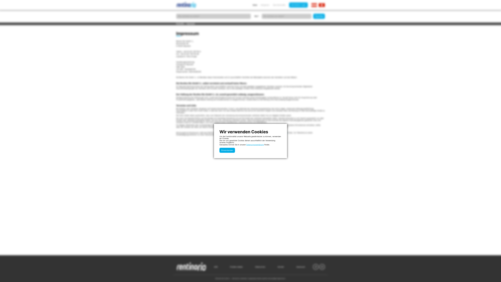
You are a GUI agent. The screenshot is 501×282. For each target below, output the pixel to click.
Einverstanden (227, 150)
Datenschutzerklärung (255, 145)
